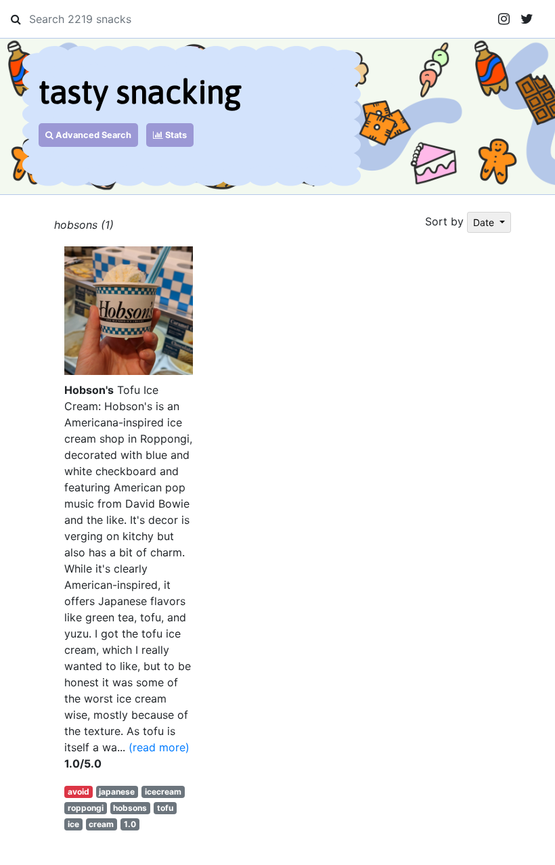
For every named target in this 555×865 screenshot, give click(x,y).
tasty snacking (140, 91)
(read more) (159, 747)
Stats (175, 135)
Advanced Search (92, 135)
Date (485, 222)
